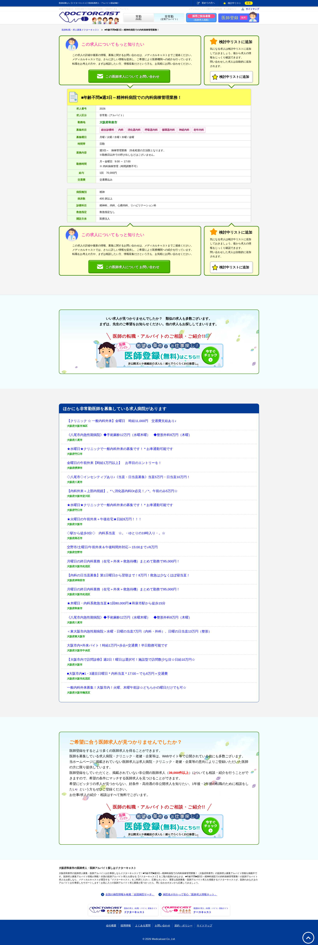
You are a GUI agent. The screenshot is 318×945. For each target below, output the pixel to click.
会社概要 (111, 925)
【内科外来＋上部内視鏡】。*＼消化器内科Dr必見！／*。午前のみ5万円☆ (122, 491)
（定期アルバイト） (169, 18)
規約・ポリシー (183, 925)
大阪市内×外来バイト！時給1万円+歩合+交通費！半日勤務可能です (117, 645)
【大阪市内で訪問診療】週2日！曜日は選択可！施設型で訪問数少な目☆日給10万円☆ (131, 659)
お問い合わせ (162, 925)
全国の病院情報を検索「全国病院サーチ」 (129, 894)
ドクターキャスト (140, 910)
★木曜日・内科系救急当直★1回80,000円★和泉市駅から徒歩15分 (116, 603)
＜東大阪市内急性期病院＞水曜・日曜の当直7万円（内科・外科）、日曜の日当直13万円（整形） (139, 631)
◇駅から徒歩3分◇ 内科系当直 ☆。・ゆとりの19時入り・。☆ (116, 533)
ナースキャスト (210, 910)
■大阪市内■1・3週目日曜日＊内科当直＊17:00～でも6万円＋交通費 (117, 673)
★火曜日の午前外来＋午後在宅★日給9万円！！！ (104, 519)
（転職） (138, 18)
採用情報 (126, 925)
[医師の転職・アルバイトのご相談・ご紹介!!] (159, 355)
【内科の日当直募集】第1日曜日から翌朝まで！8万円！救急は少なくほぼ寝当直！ (128, 575)
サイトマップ (252, 9)
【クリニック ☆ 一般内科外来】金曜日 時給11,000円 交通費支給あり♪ (121, 421)
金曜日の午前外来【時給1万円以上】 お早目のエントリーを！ (114, 463)
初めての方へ (208, 3)
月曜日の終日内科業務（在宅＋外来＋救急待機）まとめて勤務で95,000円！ (123, 561)
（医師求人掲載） (201, 18)
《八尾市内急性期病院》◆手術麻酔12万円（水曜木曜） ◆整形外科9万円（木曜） (129, 435)
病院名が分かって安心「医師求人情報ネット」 (190, 894)
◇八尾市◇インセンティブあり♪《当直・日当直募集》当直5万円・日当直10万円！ (128, 477)
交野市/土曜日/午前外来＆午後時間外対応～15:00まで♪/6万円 (112, 547)
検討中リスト (239, 2)
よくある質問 (143, 925)
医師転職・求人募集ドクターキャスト (80, 30)
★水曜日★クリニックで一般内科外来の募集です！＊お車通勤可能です (120, 449)
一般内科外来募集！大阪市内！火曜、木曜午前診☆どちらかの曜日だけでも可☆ (126, 687)
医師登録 (234, 17)
